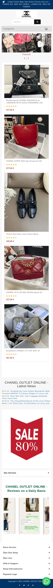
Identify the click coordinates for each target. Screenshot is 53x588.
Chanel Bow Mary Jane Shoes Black (22, 234)
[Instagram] (28, 585)
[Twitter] (24, 585)
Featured (26, 54)
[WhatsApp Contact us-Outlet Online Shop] (46, 581)
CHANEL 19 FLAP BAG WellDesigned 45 (24, 292)
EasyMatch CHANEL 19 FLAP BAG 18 (23, 351)
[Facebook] (19, 585)
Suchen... (37, 21)
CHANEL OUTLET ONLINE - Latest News (26, 384)
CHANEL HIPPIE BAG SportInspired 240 (24, 161)
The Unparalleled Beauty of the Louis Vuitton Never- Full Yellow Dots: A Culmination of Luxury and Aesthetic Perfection (26, 403)
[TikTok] (33, 585)
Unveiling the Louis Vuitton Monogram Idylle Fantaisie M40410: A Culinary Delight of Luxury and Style (26, 393)
